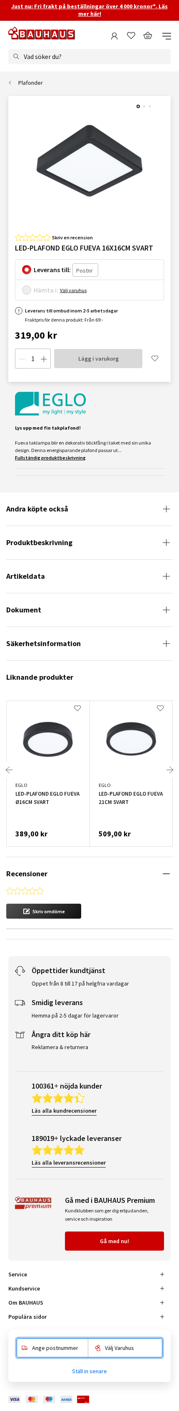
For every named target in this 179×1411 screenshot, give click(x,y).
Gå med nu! (114, 1241)
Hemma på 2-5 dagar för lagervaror (75, 1015)
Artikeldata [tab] (25, 576)
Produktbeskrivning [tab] (39, 542)
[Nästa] (170, 770)
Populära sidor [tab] (27, 1316)
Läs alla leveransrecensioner (69, 1162)
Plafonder (30, 83)
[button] (43, 911)
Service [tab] (17, 1274)
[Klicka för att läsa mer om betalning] (55, 1399)
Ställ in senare (89, 1371)
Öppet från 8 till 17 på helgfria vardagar (80, 983)
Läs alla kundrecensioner (64, 1110)
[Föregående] (9, 770)
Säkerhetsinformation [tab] (43, 643)
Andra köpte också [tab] (37, 509)
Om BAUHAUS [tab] (25, 1302)
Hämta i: (46, 290)
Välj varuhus (73, 290)
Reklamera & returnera (60, 1047)
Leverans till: (52, 269)
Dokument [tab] (23, 610)
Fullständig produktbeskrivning (50, 458)
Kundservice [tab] (24, 1288)
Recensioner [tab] (26, 873)
